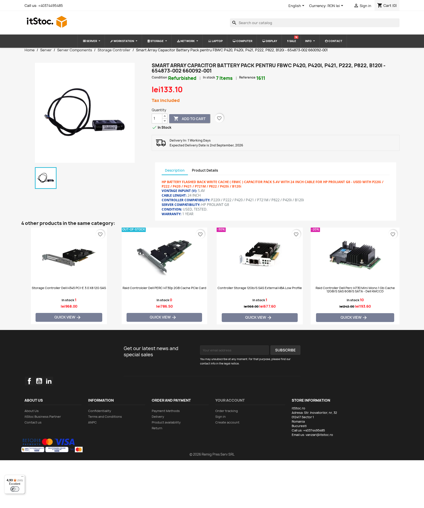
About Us (32, 411)
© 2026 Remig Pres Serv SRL (212, 454)
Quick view (67, 317)
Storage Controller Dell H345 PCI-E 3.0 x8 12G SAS (69, 288)
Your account (230, 400)
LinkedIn (48, 381)
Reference (247, 77)
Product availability (166, 422)
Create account (227, 422)
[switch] (14, 489)
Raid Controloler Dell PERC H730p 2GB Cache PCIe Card (164, 288)
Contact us (33, 422)
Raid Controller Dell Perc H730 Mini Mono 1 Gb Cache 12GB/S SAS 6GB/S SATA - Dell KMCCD (355, 289)
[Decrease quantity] (164, 120)
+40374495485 (50, 5)
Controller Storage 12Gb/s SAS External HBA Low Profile (260, 288)
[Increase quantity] (164, 116)
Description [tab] (175, 170)
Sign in (220, 416)
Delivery (158, 416)
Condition (159, 77)
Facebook (29, 381)
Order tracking (226, 411)
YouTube (39, 381)
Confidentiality (99, 411)
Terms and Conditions (105, 416)
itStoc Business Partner (43, 416)
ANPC (92, 422)
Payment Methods (166, 411)
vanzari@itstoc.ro (319, 435)
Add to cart (190, 118)
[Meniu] (22, 477)
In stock (209, 77)
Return (157, 428)
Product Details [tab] (205, 170)
